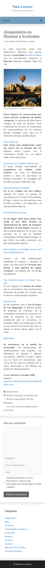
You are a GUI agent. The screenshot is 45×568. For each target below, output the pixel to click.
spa (36, 395)
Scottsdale (28, 395)
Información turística (15, 547)
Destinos (9, 536)
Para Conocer (22, 7)
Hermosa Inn (10, 301)
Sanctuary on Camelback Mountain (21, 163)
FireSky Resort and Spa (15, 212)
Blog (7, 521)
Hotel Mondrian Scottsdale (16, 188)
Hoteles (10, 395)
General (9, 543)
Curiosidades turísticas (16, 529)
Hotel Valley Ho (11, 141)
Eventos (8, 540)
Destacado (10, 532)
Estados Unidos (33, 55)
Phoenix (18, 395)
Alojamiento (12, 391)
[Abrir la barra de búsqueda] (41, 20)
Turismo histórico (13, 551)
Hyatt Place (9, 338)
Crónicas (9, 525)
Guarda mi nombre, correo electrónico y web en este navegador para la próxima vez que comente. (23, 482)
